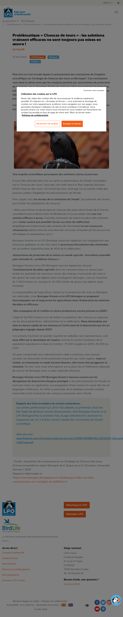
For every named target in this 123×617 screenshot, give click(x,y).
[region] (61, 109)
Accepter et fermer (72, 124)
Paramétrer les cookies (47, 124)
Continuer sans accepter (94, 90)
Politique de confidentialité (35, 115)
